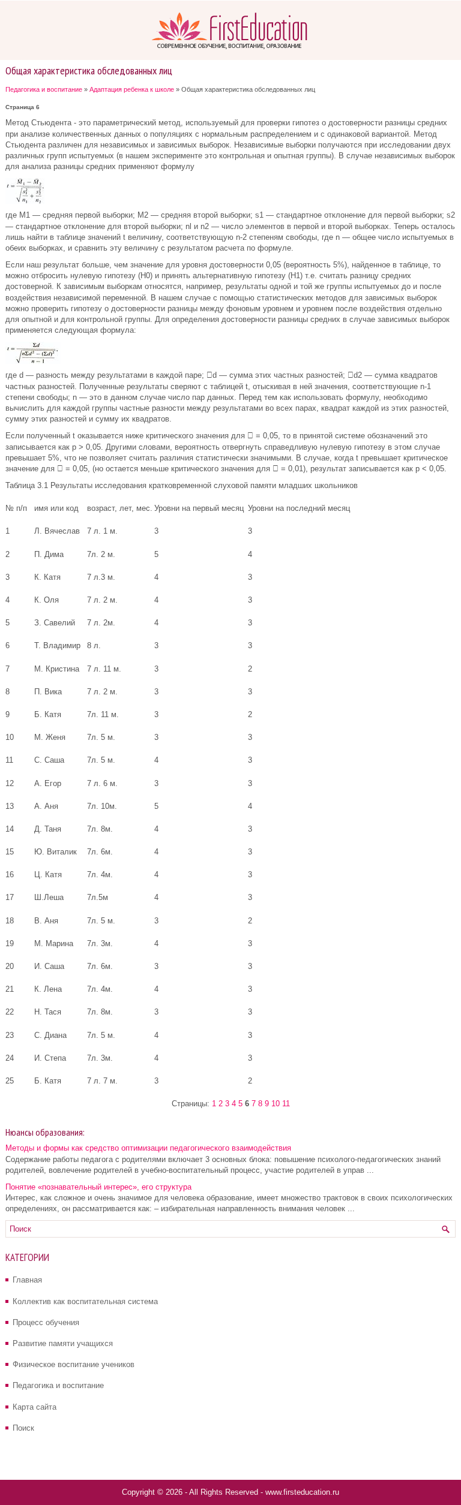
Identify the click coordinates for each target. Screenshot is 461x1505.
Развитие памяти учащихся (63, 1343)
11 (286, 1103)
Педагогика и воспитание (43, 89)
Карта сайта (34, 1406)
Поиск (23, 1427)
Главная (27, 1279)
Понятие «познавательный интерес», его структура (98, 1186)
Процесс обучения (46, 1322)
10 (275, 1103)
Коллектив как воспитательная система (85, 1301)
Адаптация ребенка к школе (131, 89)
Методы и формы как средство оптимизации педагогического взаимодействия (148, 1147)
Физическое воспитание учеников (73, 1364)
